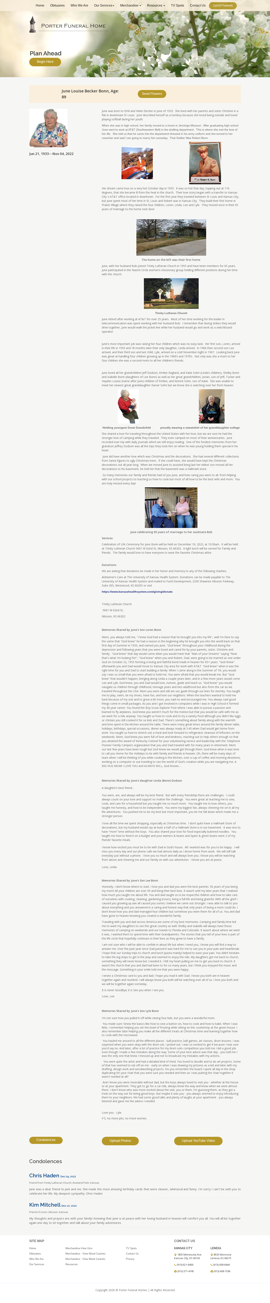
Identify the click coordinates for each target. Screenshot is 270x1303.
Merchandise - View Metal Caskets (85, 1258)
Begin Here (45, 62)
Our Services (103, 5)
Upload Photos (120, 1141)
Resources (155, 5)
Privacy (130, 1258)
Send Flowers (223, 5)
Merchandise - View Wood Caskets (85, 1253)
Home (40, 5)
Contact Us (198, 5)
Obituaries (57, 5)
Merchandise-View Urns (79, 1248)
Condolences (46, 1140)
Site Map (36, 1241)
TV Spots (177, 5)
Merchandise (129, 5)
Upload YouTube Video (198, 1141)
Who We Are (79, 5)
